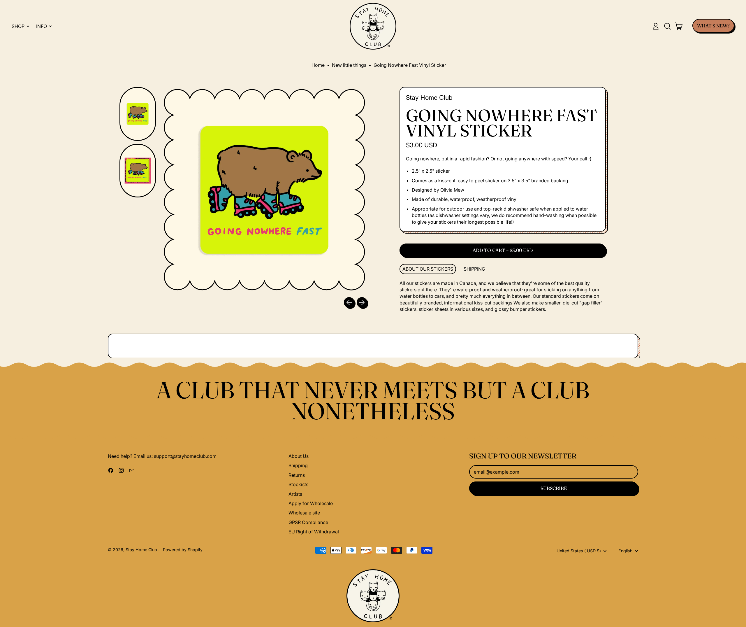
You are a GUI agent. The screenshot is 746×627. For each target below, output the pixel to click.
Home (318, 65)
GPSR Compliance (308, 522)
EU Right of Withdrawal (313, 532)
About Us (298, 456)
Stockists (298, 484)
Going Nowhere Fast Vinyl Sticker (410, 65)
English (625, 550)
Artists (295, 494)
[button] (667, 26)
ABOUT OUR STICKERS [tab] (427, 269)
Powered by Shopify (183, 549)
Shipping (298, 465)
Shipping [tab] (474, 269)
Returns (296, 475)
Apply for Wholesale (310, 503)
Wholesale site (304, 513)
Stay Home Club (429, 97)
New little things (349, 65)
